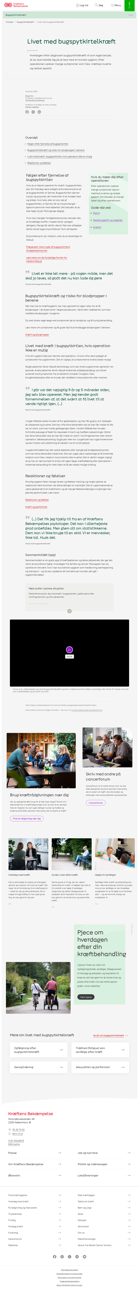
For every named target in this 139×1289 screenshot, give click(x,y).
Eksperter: (29, 96)
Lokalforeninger (88, 1175)
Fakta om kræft (86, 1201)
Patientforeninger (87, 1239)
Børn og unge (84, 1207)
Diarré (96, 213)
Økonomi (14, 1175)
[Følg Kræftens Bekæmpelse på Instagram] (62, 1257)
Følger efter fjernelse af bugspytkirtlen (47, 143)
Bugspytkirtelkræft (25, 22)
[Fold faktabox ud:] (69, 611)
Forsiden (9, 22)
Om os (81, 1232)
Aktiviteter (83, 1226)
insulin (29, 196)
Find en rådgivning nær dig (27, 818)
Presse (12, 1152)
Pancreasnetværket (38, 603)
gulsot (93, 421)
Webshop (13, 1245)
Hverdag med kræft (18, 1201)
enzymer (41, 196)
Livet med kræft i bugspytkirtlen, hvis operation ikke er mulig (59, 156)
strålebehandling (86, 370)
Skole (80, 1214)
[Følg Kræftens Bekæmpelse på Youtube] (84, 1257)
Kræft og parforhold (36, 506)
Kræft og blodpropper (37, 334)
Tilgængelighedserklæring (69, 1281)
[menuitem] (81, 5)
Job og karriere (88, 1152)
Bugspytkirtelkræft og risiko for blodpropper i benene (56, 150)
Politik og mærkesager (93, 1164)
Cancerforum (96, 802)
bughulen (62, 439)
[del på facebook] (27, 112)
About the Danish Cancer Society (94, 1245)
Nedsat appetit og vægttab (107, 220)
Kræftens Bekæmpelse (30, 1113)
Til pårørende (15, 1214)
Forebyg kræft (15, 1226)
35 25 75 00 (18, 1129)
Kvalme (97, 227)
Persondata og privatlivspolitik (69, 1277)
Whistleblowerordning (69, 1270)
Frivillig (12, 1220)
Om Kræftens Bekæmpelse (25, 1164)
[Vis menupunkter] (69, 15)
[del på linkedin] (39, 112)
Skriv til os (17, 1133)
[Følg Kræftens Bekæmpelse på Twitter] (69, 1257)
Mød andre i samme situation (46, 588)
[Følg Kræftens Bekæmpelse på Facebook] (54, 1257)
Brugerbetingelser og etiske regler (70, 1274)
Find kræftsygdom (17, 1195)
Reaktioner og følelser (39, 162)
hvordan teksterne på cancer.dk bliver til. (86, 710)
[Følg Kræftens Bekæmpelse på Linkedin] (77, 1257)
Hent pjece (86, 997)
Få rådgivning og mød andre (22, 1207)
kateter (86, 442)
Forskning (13, 1232)
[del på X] (33, 112)
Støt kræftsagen (86, 1195)
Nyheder (82, 1220)
